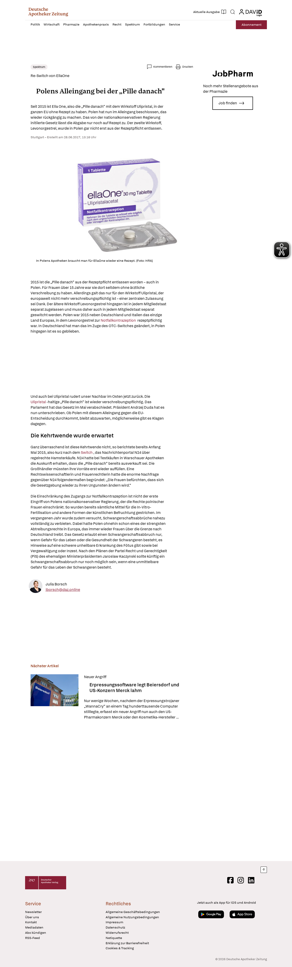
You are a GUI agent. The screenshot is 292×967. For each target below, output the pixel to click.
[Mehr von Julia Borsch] (35, 587)
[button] (48, 11)
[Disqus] (112, 791)
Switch (86, 452)
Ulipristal (39, 402)
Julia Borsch (56, 584)
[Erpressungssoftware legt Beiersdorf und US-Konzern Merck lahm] (54, 697)
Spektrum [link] (39, 67)
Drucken (187, 67)
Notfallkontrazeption (119, 320)
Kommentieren (162, 67)
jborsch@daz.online (63, 589)
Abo (251, 25)
